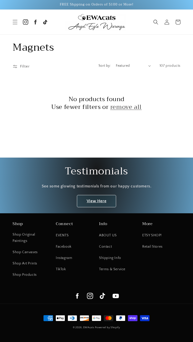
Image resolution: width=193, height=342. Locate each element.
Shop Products (25, 275)
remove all (126, 107)
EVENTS (62, 235)
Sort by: (105, 66)
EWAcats (88, 327)
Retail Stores (152, 247)
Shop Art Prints (25, 263)
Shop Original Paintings (24, 238)
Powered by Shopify (107, 327)
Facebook (64, 247)
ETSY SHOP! (152, 235)
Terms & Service (112, 269)
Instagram (64, 258)
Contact (105, 247)
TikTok (61, 269)
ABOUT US (108, 235)
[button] (15, 22)
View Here (96, 201)
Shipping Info (110, 258)
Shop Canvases (25, 252)
